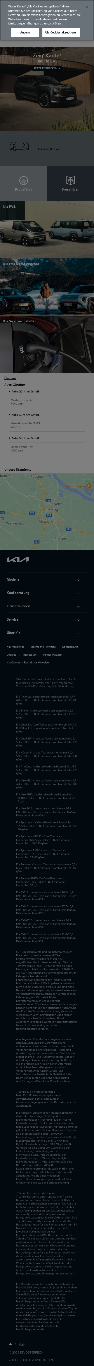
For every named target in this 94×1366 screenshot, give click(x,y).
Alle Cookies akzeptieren (61, 32)
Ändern (25, 32)
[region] (47, 20)
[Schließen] (87, 7)
